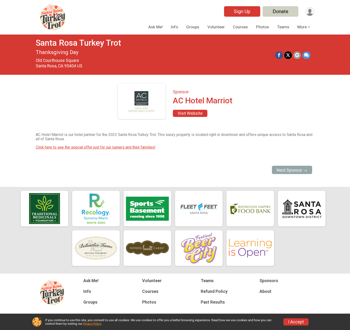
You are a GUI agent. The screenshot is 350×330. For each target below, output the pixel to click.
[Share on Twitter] (288, 55)
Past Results (213, 302)
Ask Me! (155, 27)
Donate (280, 11)
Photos (262, 27)
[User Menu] (309, 11)
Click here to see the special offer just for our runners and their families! (95, 147)
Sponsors (269, 280)
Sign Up (242, 11)
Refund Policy (214, 291)
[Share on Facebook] (279, 55)
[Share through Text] (306, 55)
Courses (240, 27)
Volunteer (216, 27)
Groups (192, 27)
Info (174, 27)
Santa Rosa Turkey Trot (78, 43)
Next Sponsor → (292, 170)
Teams (283, 27)
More (302, 27)
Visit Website (190, 113)
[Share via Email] (297, 55)
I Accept (296, 322)
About (265, 291)
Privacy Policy (92, 323)
